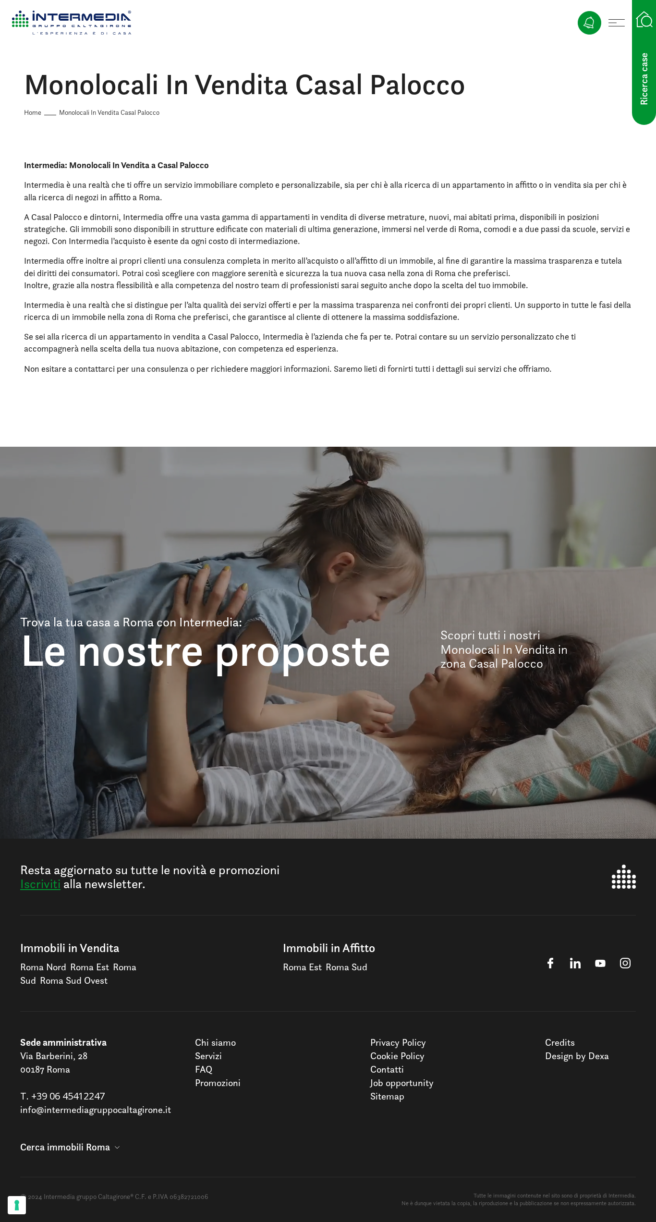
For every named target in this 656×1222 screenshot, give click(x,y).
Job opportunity (402, 1082)
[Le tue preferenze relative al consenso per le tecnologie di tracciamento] (17, 1205)
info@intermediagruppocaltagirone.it (95, 1109)
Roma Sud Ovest (74, 980)
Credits (560, 1042)
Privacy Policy (398, 1042)
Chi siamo (215, 1042)
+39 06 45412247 (68, 1095)
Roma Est (89, 967)
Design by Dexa (577, 1056)
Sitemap (387, 1096)
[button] (70, 1147)
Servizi (208, 1056)
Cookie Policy (397, 1056)
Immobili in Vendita (69, 948)
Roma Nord (43, 967)
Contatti (387, 1069)
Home (32, 112)
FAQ (203, 1069)
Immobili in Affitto (329, 948)
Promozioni (218, 1082)
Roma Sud (346, 967)
